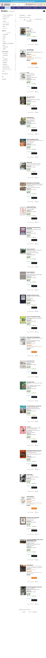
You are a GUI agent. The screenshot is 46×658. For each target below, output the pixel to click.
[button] (31, 4)
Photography (5, 34)
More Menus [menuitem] (42, 7)
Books (4, 26)
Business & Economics (7, 69)
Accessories (5, 53)
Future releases (6, 24)
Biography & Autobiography (8, 43)
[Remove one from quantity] (27, 40)
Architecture (5, 55)
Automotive (5, 60)
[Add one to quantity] (30, 40)
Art (3, 39)
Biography (5, 62)
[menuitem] (2, 7)
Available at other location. (31, 38)
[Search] (23, 4)
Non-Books (5, 28)
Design (4, 48)
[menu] (23, 7)
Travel (4, 36)
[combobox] (14, 4)
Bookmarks (5, 64)
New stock (5, 18)
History (4, 41)
